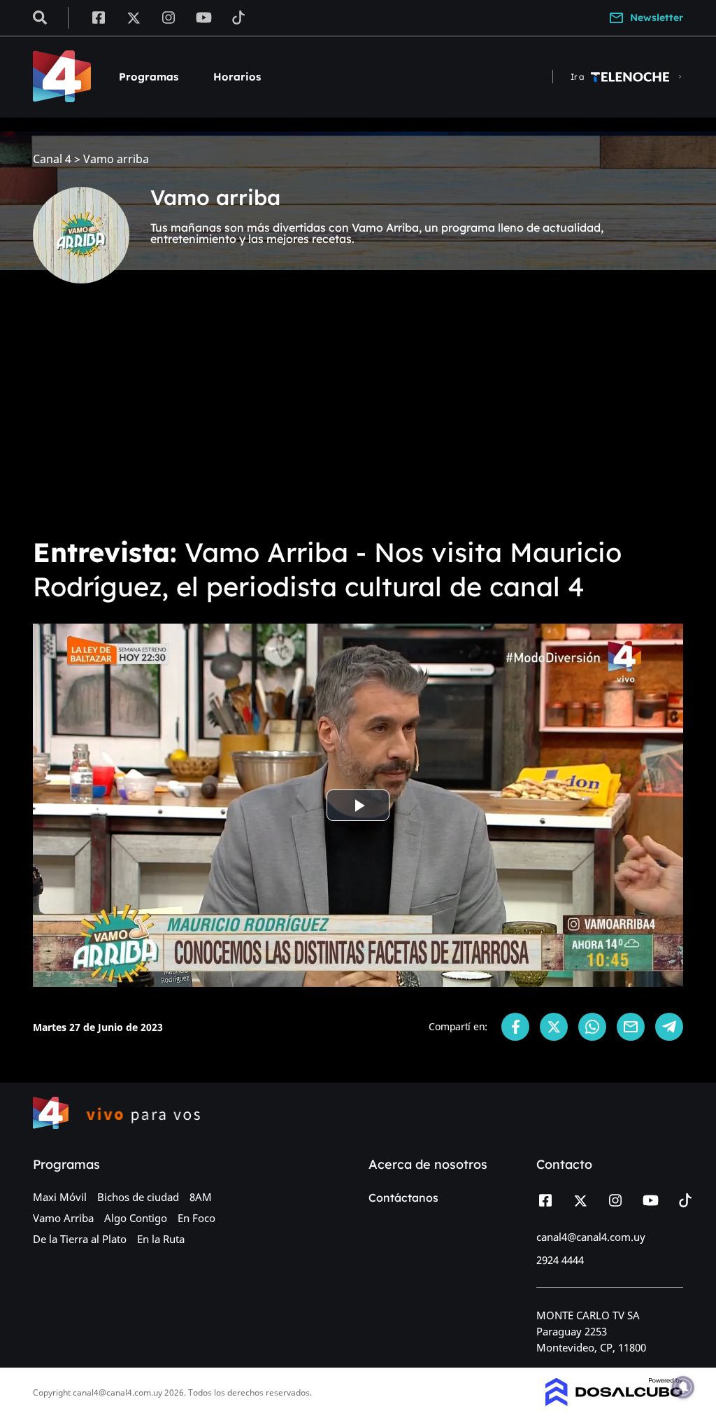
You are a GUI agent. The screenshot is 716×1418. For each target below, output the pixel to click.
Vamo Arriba (63, 1218)
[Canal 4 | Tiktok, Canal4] (239, 17)
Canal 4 (52, 159)
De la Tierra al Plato (80, 1239)
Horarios (237, 76)
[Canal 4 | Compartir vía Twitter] (554, 1027)
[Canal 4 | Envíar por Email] (631, 1027)
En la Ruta (161, 1239)
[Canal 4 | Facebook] (98, 17)
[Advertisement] (358, 420)
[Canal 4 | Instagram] (169, 17)
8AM (200, 1197)
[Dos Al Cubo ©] (614, 1402)
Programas (148, 76)
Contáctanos (403, 1198)
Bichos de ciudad (138, 1197)
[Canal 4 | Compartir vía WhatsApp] (592, 1027)
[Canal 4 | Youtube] (204, 17)
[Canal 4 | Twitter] (133, 17)
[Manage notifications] (683, 1387)
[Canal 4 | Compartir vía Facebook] (515, 1027)
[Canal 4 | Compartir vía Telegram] (669, 1027)
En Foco (196, 1218)
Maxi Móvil (60, 1197)
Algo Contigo (135, 1218)
